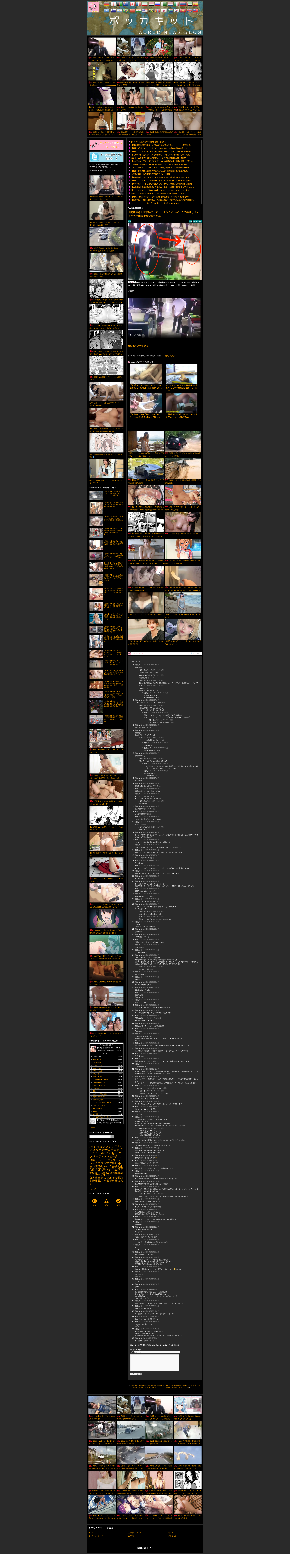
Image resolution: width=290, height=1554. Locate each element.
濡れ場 (114, 1173)
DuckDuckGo (97, 1108)
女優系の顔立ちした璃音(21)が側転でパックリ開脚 (150, 174)
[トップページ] (93, 7)
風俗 (117, 1180)
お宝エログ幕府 (98, 1100)
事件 (200, 221)
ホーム (91, 1533)
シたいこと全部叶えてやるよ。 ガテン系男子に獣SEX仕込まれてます (158, 193)
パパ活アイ (97, 1114)
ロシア (104, 1163)
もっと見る (94, 1189)
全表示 (92, 1128)
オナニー (107, 1149)
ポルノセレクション (100, 1085)
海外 (105, 1174)
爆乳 (120, 1173)
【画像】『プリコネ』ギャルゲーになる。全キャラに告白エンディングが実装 (161, 180)
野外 (94, 1180)
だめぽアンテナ (98, 1065)
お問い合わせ (172, 1536)
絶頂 (109, 1177)
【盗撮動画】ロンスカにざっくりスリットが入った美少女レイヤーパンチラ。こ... (162, 177)
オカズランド (97, 1076)
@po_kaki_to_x (170, 356)
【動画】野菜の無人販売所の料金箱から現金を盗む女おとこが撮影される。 (160, 171)
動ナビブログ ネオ (99, 1097)
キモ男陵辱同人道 (99, 1082)
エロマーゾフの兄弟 (100, 1094)
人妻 (95, 1166)
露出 (101, 1181)
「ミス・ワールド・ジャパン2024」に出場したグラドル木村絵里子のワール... (161, 168)
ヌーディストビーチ (105, 1156)
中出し (113, 1163)
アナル (118, 1146)
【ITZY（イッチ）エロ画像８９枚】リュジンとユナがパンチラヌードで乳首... (161, 190)
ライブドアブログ (99, 1105)
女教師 (93, 1169)
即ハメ (107, 1166)
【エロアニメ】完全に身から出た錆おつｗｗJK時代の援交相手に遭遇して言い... (162, 161)
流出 (98, 1173)
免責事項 (131, 1536)
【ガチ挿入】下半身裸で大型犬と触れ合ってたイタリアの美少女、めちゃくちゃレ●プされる (146, 1386)
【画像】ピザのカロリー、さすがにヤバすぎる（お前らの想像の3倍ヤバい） (160, 148)
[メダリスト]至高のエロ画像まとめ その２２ (148, 142)
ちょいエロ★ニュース (100, 1079)
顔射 (112, 1180)
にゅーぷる (97, 1074)
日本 (190, 221)
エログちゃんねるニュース (102, 1102)
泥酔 (91, 1173)
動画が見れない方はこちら (138, 346)
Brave (95, 1111)
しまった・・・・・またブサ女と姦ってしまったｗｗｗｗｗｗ (155, 203)
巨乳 (100, 1169)
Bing (94, 1091)
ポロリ (111, 1160)
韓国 (106, 1180)
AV (91, 1146)
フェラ (103, 1160)
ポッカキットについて (96, 1536)
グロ (129, 221)
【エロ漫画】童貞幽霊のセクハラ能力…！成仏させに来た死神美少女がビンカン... (162, 187)
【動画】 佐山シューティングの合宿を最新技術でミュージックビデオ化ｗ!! (160, 197)
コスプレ (105, 1152)
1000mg (96, 1088)
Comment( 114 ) (197, 653)
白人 (92, 1177)
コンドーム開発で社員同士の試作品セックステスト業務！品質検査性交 (158, 158)
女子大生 (117, 1166)
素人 (103, 1177)
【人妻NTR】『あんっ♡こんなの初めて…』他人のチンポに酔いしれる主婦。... (161, 155)
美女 (115, 1177)
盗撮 (97, 1177)
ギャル (96, 1152)
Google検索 (97, 1059)
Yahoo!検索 (97, 1062)
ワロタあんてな (98, 1071)
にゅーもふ (97, 1068)
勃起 (100, 1166)
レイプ (96, 1163)
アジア (110, 1146)
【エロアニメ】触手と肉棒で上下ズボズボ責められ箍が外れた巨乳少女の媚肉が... (162, 200)
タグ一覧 (171, 1533)
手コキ (107, 1169)
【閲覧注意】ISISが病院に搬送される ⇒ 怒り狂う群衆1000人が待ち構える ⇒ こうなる (183, 1386)
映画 (120, 1169)
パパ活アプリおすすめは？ (102, 1117)
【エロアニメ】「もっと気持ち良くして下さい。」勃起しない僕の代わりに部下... (162, 184)
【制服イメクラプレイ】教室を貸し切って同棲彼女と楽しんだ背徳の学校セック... (162, 151)
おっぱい (99, 1146)
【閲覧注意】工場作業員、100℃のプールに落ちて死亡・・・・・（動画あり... (161, 145)
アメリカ (95, 1150)
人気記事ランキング (134, 1533)
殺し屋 (195, 221)
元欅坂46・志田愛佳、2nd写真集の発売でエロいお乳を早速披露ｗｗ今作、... (160, 164)
